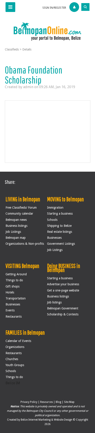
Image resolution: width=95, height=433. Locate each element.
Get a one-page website (63, 290)
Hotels (10, 292)
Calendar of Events (18, 341)
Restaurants (14, 316)
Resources (46, 402)
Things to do (14, 280)
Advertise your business (63, 284)
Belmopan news (16, 219)
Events (10, 310)
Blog (58, 402)
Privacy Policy (29, 402)
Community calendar (19, 213)
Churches (12, 359)
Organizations (15, 347)
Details (26, 49)
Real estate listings (59, 231)
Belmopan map (16, 237)
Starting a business (60, 213)
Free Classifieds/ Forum (21, 207)
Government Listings (61, 243)
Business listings (16, 225)
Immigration (55, 207)
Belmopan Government (62, 308)
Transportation (16, 298)
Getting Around (16, 274)
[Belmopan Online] (47, 31)
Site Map (69, 402)
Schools (52, 219)
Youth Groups (15, 365)
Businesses (54, 237)
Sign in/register (54, 7)
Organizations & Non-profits (25, 243)
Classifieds (12, 49)
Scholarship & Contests (62, 314)
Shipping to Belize (59, 225)
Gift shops (12, 286)
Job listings (54, 302)
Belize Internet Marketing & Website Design (47, 419)
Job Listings (13, 231)
